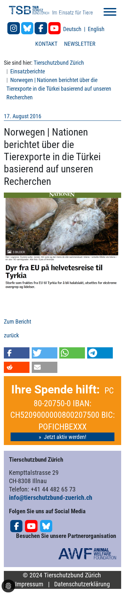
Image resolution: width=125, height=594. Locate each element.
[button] (16, 353)
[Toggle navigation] (110, 13)
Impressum (29, 584)
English (96, 29)
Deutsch (73, 29)
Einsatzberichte (27, 71)
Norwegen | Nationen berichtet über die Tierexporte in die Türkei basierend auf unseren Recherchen (58, 89)
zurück (11, 335)
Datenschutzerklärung (82, 584)
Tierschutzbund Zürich (59, 62)
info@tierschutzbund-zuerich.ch (50, 497)
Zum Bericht (17, 321)
